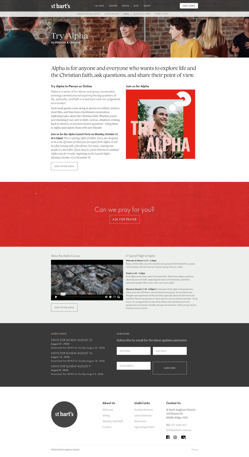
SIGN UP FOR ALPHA (64, 166)
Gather (113, 5)
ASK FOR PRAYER (124, 219)
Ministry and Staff (112, 421)
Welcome (107, 409)
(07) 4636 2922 (179, 425)
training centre (141, 13)
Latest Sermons (143, 415)
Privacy (194, 449)
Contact (107, 427)
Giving (106, 415)
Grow (125, 5)
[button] (99, 6)
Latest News (59, 333)
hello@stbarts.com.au (178, 430)
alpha (126, 13)
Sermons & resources (88, 13)
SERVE (147, 5)
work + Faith (161, 13)
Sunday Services (143, 409)
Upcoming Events (144, 427)
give (136, 5)
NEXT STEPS (189, 5)
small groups (111, 13)
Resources (140, 421)
